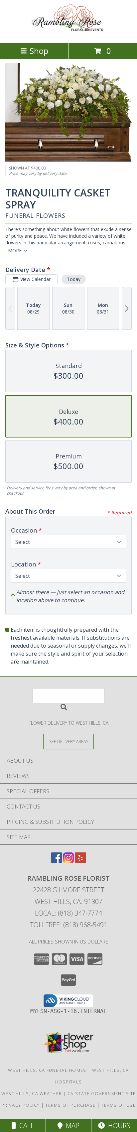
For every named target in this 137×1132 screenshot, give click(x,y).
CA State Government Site (102, 1093)
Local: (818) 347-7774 (68, 913)
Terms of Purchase (70, 1105)
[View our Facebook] (56, 861)
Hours (117, 1125)
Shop (39, 50)
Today (73, 279)
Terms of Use (118, 1105)
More (15, 250)
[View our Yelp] (80, 861)
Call (25, 1125)
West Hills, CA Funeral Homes (47, 1070)
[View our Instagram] (68, 861)
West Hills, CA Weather (31, 1093)
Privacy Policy (20, 1105)
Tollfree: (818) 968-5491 (68, 924)
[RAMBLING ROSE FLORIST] (68, 33)
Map (71, 1125)
